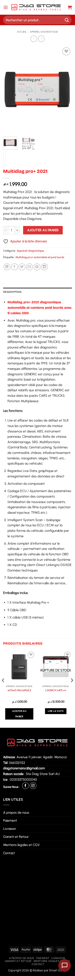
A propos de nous (16, 812)
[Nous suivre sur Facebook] (25, 785)
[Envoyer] (67, 20)
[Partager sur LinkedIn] (44, 266)
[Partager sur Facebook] (14, 266)
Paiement (10, 820)
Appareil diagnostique (44, 31)
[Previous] (10, 90)
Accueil (22, 31)
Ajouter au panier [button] (19, 714)
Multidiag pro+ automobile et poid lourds (39, 257)
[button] (5, 7)
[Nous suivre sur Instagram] (33, 785)
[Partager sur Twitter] (22, 266)
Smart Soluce (58, 970)
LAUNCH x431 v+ (55, 690)
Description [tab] (12, 291)
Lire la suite (56, 711)
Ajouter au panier (43, 230)
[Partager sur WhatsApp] (7, 266)
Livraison (9, 829)
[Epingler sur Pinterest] (37, 266)
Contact (9, 853)
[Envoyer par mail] (29, 266)
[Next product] (33, 38)
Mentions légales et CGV (21, 845)
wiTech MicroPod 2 (19, 690)
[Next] (65, 90)
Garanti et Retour (16, 837)
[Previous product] (41, 38)
